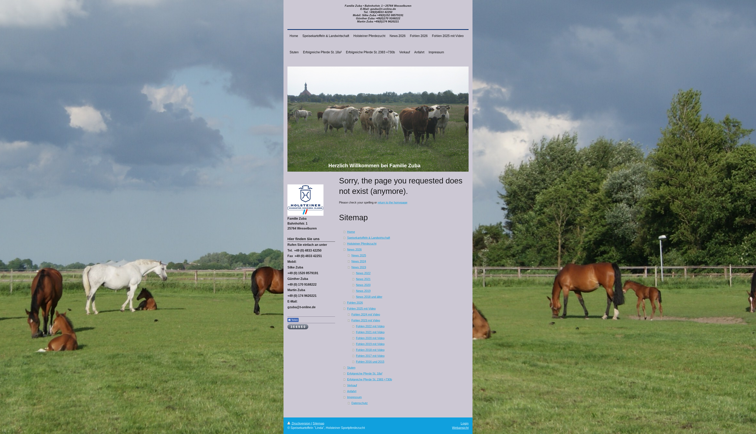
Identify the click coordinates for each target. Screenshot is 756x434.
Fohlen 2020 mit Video (370, 338)
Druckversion (301, 423)
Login (465, 423)
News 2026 (354, 249)
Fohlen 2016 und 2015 (370, 361)
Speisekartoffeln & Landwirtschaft (368, 237)
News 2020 (363, 285)
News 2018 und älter (369, 296)
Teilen (294, 320)
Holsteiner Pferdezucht (361, 243)
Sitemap (318, 423)
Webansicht (460, 427)
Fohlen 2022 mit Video (370, 326)
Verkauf (352, 385)
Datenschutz (359, 403)
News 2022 (363, 273)
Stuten (351, 367)
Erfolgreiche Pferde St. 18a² (365, 373)
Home (351, 231)
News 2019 (363, 290)
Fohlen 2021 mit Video (370, 332)
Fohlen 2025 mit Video (361, 308)
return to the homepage (392, 202)
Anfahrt (351, 391)
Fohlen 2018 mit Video (370, 350)
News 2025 (358, 255)
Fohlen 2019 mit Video (370, 344)
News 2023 (358, 267)
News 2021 (363, 279)
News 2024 (358, 261)
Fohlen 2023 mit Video (365, 320)
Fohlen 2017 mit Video (370, 355)
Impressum (354, 397)
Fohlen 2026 (355, 302)
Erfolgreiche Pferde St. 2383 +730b (369, 379)
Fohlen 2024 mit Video (365, 314)
